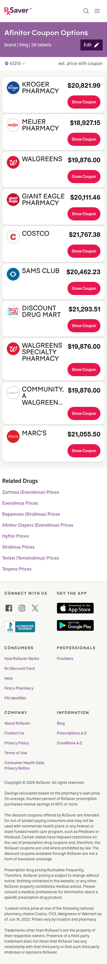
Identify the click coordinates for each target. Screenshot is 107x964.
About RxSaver (17, 723)
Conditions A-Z (69, 743)
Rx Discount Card (19, 668)
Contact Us (14, 733)
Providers (65, 658)
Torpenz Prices (17, 569)
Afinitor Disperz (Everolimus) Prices (37, 525)
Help (8, 678)
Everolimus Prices (20, 503)
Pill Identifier (15, 698)
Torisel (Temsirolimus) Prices (30, 558)
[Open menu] (97, 10)
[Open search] (86, 10)
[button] (91, 44)
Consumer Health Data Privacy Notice (24, 765)
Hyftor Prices (15, 536)
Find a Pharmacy (18, 688)
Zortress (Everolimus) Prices (30, 492)
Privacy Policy (16, 743)
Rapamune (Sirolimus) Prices (31, 514)
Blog (61, 723)
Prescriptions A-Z (72, 733)
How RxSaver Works (21, 658)
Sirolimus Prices (18, 547)
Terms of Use (15, 752)
